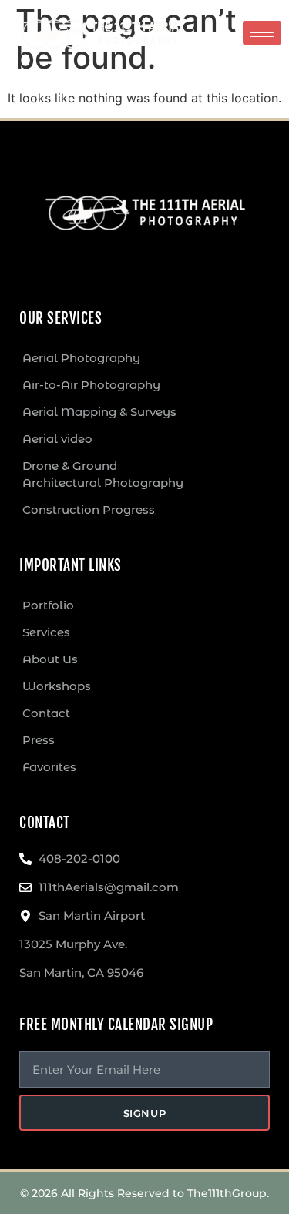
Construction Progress (88, 509)
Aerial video (57, 438)
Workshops (56, 686)
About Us (50, 659)
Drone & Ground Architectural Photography (102, 474)
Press (38, 740)
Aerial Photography (81, 357)
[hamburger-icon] (262, 33)
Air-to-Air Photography (91, 384)
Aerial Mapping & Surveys (99, 411)
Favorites (49, 767)
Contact (46, 713)
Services (46, 632)
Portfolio (48, 605)
